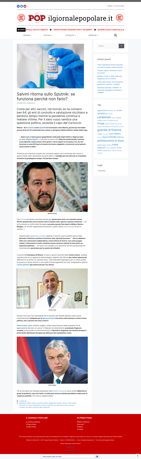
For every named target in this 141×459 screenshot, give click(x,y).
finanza (99, 126)
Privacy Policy (101, 170)
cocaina (99, 120)
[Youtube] (25, 6)
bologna (110, 113)
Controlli (110, 120)
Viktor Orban (22, 326)
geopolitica (22, 403)
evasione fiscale (109, 124)
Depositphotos (70, 450)
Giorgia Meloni (115, 126)
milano (117, 133)
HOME (109, 6)
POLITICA (47, 35)
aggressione (102, 110)
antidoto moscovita (59, 391)
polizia (101, 140)
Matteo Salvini (31, 403)
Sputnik (42, 128)
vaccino (31, 128)
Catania (118, 117)
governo (121, 126)
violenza (114, 150)
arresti (119, 110)
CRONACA (27, 35)
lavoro (107, 134)
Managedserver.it (70, 447)
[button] (115, 35)
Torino (119, 148)
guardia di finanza (109, 130)
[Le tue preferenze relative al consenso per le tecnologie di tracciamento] (137, 455)
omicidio (112, 137)
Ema (53, 156)
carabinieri (104, 117)
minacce (99, 137)
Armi (115, 110)
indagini (99, 134)
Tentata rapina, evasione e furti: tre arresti (59, 30)
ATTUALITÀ (70, 35)
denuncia (115, 120)
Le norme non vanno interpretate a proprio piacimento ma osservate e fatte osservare (46, 405)
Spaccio (113, 148)
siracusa (108, 148)
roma (115, 144)
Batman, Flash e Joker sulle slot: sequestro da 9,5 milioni (109, 30)
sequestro (101, 148)
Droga (100, 123)
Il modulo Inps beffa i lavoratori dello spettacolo (34, 407)
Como (105, 120)
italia (104, 134)
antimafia (110, 110)
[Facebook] (18, 6)
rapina (99, 145)
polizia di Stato (115, 140)
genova (108, 126)
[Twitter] (21, 6)
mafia (111, 134)
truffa (99, 150)
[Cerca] (121, 46)
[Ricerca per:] (108, 46)
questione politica (42, 403)
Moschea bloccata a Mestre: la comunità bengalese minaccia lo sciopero (109, 90)
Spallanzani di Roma (38, 236)
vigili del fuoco (107, 150)
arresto (101, 113)
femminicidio (118, 124)
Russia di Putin (48, 318)
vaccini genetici (23, 265)
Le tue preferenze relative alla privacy (79, 456)
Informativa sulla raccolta (52, 456)
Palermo (120, 137)
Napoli (105, 137)
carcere (114, 117)
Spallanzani (52, 403)
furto (104, 126)
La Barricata (23, 401)
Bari (107, 113)
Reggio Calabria (106, 145)
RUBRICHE (93, 35)
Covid (23, 219)
